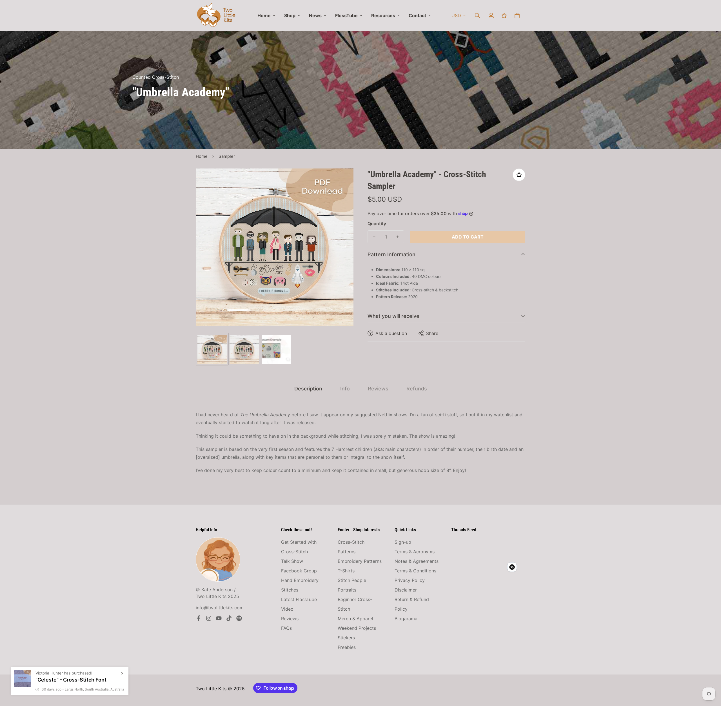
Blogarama (406, 618)
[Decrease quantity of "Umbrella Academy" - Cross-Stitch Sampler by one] (374, 237)
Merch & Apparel (355, 618)
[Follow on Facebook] (198, 618)
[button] (517, 15)
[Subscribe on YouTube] (219, 618)
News (315, 15)
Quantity (377, 223)
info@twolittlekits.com (220, 607)
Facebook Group (299, 571)
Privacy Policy (410, 580)
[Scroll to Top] (710, 675)
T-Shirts (346, 571)
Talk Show (292, 561)
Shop (289, 15)
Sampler (227, 156)
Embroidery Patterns (360, 561)
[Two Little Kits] (216, 15)
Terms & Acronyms (415, 551)
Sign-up (403, 542)
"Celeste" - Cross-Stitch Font (70, 687)
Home (264, 15)
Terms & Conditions (415, 571)
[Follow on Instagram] (209, 618)
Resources (383, 15)
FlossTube (346, 15)
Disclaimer (406, 590)
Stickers (346, 637)
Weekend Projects (357, 628)
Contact (417, 15)
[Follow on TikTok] (229, 618)
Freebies (347, 647)
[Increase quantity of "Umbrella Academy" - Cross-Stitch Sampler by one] (397, 237)
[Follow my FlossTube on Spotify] (239, 618)
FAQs (286, 628)
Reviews (290, 618)
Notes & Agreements (417, 561)
